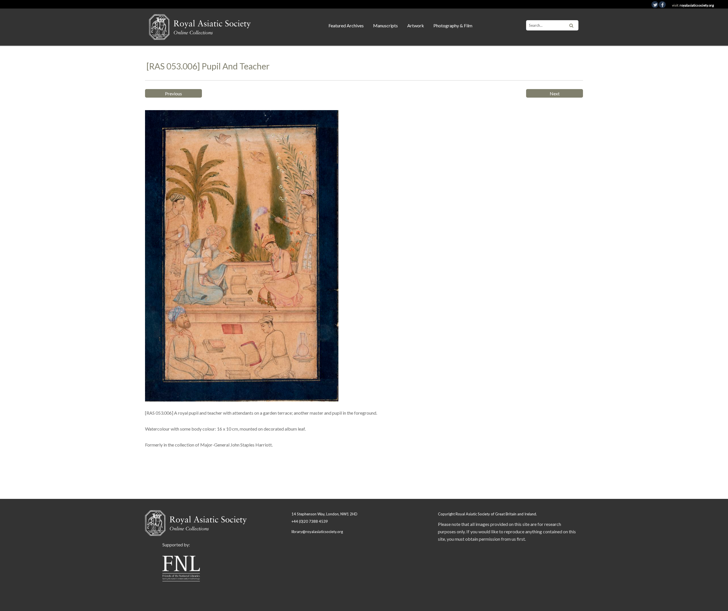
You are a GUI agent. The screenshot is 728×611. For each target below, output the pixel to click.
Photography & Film (452, 25)
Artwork (415, 25)
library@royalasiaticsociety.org (317, 531)
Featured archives (346, 25)
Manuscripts (385, 25)
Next (555, 93)
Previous (173, 93)
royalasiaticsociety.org (697, 5)
